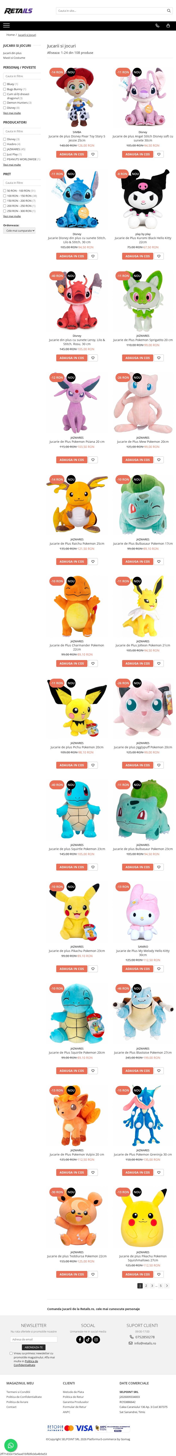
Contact (11, 1407)
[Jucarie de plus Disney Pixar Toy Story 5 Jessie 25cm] (77, 97)
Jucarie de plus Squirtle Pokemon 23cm (77, 849)
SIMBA (77, 132)
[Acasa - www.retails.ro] (24, 10)
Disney (11, 108)
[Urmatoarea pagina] (167, 1285)
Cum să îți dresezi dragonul (18, 96)
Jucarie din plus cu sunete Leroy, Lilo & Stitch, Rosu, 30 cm (77, 342)
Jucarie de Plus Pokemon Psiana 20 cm (77, 442)
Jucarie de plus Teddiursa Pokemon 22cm (77, 1256)
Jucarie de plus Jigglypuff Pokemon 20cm (143, 747)
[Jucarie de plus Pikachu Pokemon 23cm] (77, 912)
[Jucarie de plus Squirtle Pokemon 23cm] (77, 810)
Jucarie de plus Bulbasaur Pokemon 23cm (143, 849)
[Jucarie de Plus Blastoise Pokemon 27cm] (143, 1013)
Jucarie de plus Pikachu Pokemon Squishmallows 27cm (143, 1258)
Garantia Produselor (76, 1402)
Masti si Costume (14, 58)
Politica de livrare (17, 1402)
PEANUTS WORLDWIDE (21, 159)
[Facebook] (80, 1339)
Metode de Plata (73, 1392)
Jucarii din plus (12, 53)
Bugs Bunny (15, 89)
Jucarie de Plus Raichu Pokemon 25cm (77, 543)
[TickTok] (88, 1339)
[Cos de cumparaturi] (168, 25)
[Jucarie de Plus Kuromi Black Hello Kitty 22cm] (143, 199)
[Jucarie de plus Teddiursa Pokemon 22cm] (77, 1217)
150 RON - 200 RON (19, 201)
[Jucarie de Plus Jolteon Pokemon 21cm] (143, 606)
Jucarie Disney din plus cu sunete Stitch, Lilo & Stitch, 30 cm (77, 240)
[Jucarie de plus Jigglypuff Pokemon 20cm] (143, 708)
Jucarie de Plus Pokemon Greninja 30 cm (143, 1154)
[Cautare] (169, 10)
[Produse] (7, 27)
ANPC (66, 1412)
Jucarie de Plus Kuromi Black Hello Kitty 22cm (143, 240)
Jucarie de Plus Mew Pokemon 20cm (143, 442)
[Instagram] (96, 1339)
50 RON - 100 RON (18, 191)
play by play (143, 234)
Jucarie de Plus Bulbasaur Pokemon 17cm (143, 543)
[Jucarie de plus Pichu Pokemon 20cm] (77, 708)
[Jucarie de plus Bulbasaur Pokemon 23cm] (143, 810)
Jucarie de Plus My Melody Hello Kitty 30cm (143, 953)
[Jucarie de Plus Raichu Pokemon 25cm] (77, 504)
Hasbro (12, 144)
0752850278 (145, 1337)
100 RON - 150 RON (19, 196)
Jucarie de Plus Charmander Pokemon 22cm (77, 647)
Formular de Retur (74, 1407)
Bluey (11, 84)
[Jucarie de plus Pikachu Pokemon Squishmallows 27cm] (143, 1217)
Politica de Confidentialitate (26, 1363)
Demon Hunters (17, 102)
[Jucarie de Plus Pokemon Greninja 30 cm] (143, 1115)
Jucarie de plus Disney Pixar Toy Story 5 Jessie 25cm (77, 138)
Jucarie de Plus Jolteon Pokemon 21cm (143, 645)
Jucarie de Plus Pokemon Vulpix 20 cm (77, 1154)
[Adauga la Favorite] (93, 154)
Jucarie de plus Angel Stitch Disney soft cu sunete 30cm (143, 138)
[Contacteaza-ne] (157, 25)
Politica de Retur (73, 1397)
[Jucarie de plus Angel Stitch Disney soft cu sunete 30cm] (143, 97)
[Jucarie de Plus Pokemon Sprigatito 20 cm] (143, 301)
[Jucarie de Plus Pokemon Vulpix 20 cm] (77, 1115)
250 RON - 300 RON (19, 211)
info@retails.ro (145, 1343)
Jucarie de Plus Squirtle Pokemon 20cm (77, 1052)
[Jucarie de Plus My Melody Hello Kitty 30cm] (143, 912)
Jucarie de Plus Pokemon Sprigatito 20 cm (143, 340)
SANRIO (143, 947)
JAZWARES (13, 149)
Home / (12, 35)
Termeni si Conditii (18, 1392)
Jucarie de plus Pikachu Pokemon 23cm (77, 951)
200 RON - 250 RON (19, 206)
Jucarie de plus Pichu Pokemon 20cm (77, 747)
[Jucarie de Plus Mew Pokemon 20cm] (143, 403)
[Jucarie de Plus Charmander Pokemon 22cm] (77, 606)
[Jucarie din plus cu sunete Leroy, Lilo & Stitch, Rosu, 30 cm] (77, 301)
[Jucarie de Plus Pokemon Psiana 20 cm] (77, 403)
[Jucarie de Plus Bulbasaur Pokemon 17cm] (143, 504)
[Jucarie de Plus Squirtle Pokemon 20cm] (77, 1013)
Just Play (12, 154)
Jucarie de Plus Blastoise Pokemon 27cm (143, 1052)
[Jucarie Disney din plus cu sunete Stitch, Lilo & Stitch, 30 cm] (77, 199)
